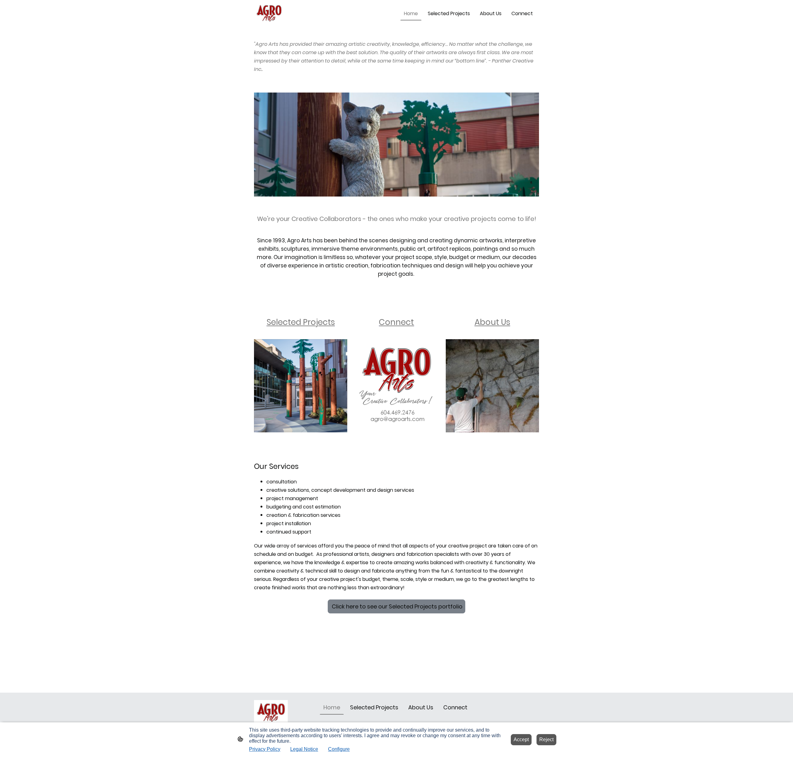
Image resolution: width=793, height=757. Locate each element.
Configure (339, 749)
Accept (521, 739)
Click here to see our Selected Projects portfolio (396, 606)
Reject (546, 739)
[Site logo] (269, 13)
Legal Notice (304, 749)
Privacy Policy (264, 749)
